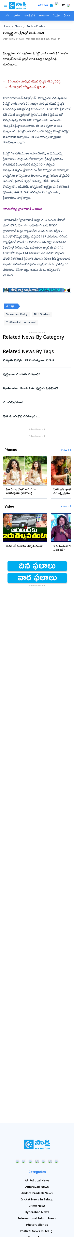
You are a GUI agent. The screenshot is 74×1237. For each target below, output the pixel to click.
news (18, 26)
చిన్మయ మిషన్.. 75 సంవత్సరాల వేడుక (36, 361)
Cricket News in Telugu (37, 1200)
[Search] (51, 5)
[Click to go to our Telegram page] (50, 1161)
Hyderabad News (37, 1212)
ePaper (44, 6)
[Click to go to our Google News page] (56, 1161)
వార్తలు (16, 16)
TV (63, 5)
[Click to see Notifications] (68, 5)
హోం (7, 16)
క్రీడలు (67, 16)
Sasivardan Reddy (17, 314)
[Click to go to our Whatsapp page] (24, 1161)
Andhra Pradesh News (37, 1193)
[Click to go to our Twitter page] (30, 1161)
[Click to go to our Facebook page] (17, 1161)
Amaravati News (37, 1187)
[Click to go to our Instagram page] (37, 1161)
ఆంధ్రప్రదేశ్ (29, 16)
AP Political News (37, 1181)
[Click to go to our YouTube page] (43, 1161)
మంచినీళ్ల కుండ (36, 403)
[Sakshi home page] (37, 1144)
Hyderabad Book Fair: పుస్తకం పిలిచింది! (36, 389)
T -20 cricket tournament (21, 322)
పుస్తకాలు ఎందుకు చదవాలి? (37, 375)
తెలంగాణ (44, 16)
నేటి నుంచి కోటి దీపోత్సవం (36, 417)
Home (6, 26)
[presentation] (8, 470)
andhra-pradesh (36, 26)
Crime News (37, 1206)
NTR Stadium (42, 314)
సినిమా (56, 16)
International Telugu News (37, 1219)
